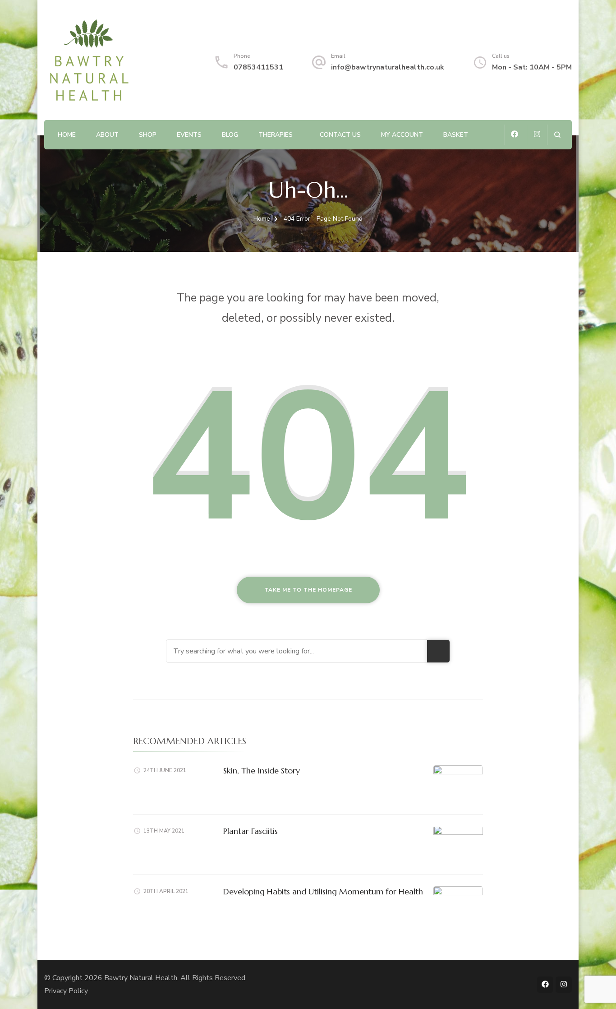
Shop (147, 134)
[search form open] (557, 135)
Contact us (340, 134)
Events (189, 134)
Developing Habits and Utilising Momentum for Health (323, 891)
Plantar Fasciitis (250, 831)
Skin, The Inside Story (261, 770)
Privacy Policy (66, 991)
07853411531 (258, 67)
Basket (455, 134)
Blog (230, 134)
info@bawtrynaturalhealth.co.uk (387, 67)
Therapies (275, 134)
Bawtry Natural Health (140, 978)
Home (67, 134)
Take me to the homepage (308, 589)
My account (402, 134)
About (107, 134)
